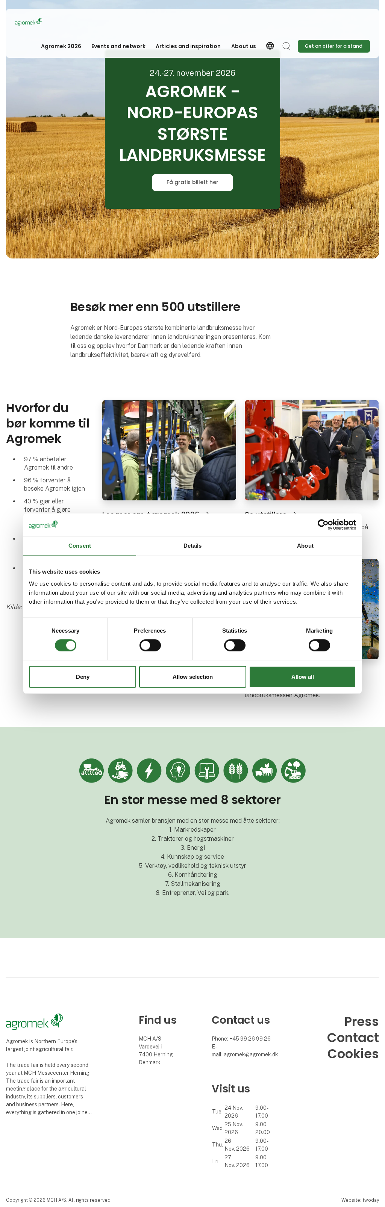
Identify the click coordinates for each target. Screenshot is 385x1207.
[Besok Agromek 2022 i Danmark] (312, 449)
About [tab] (305, 545)
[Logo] (45, 22)
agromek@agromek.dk (251, 1054)
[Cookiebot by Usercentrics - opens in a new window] (323, 524)
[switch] (150, 645)
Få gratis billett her (192, 182)
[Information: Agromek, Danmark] (169, 449)
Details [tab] (192, 545)
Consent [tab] (79, 545)
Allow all (302, 677)
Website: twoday (360, 1200)
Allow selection (193, 677)
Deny (82, 677)
